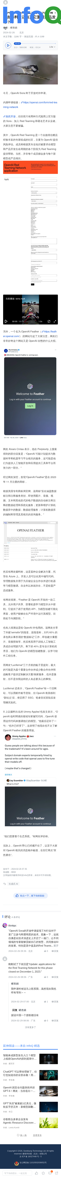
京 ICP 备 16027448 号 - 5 (31, 1156)
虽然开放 (11, 116)
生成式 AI (13, 884)
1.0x (52, 47)
